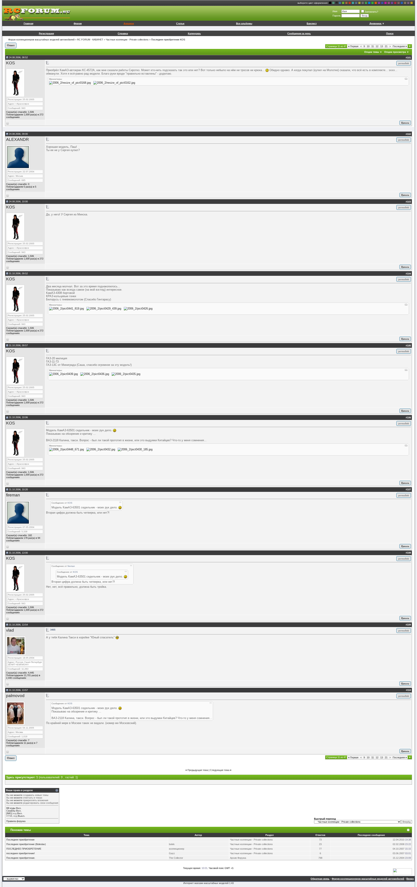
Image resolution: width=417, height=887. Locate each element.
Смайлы (10, 810)
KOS (10, 63)
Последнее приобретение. (20, 858)
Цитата (405, 122)
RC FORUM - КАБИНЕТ (90, 39)
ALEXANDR (17, 139)
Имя (335, 11)
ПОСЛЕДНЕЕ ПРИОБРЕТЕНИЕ (23, 848)
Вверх (410, 878)
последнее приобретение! (20, 853)
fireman (13, 495)
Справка (123, 33)
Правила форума (15, 821)
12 (377, 46)
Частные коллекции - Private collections (127, 39)
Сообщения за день (299, 33)
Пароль (337, 15)
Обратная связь (320, 878)
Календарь (194, 33)
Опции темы (371, 52)
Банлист (312, 23)
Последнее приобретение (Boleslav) (26, 844)
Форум (78, 23)
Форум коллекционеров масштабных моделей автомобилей (41, 39)
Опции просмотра (395, 52)
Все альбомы (244, 23)
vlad (10, 630)
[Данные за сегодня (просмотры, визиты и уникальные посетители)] (402, 871)
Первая (353, 46)
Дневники (375, 23)
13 (381, 46)
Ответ (11, 45)
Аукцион (129, 23)
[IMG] (9, 813)
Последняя (400, 46)
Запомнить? (371, 11)
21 (386, 46)
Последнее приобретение (20, 839)
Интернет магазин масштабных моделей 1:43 (208, 883)
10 (368, 46)
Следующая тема (219, 770)
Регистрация (46, 33)
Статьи (180, 23)
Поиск (390, 33)
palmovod (15, 695)
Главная (28, 23)
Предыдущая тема (197, 770)
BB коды (10, 808)
